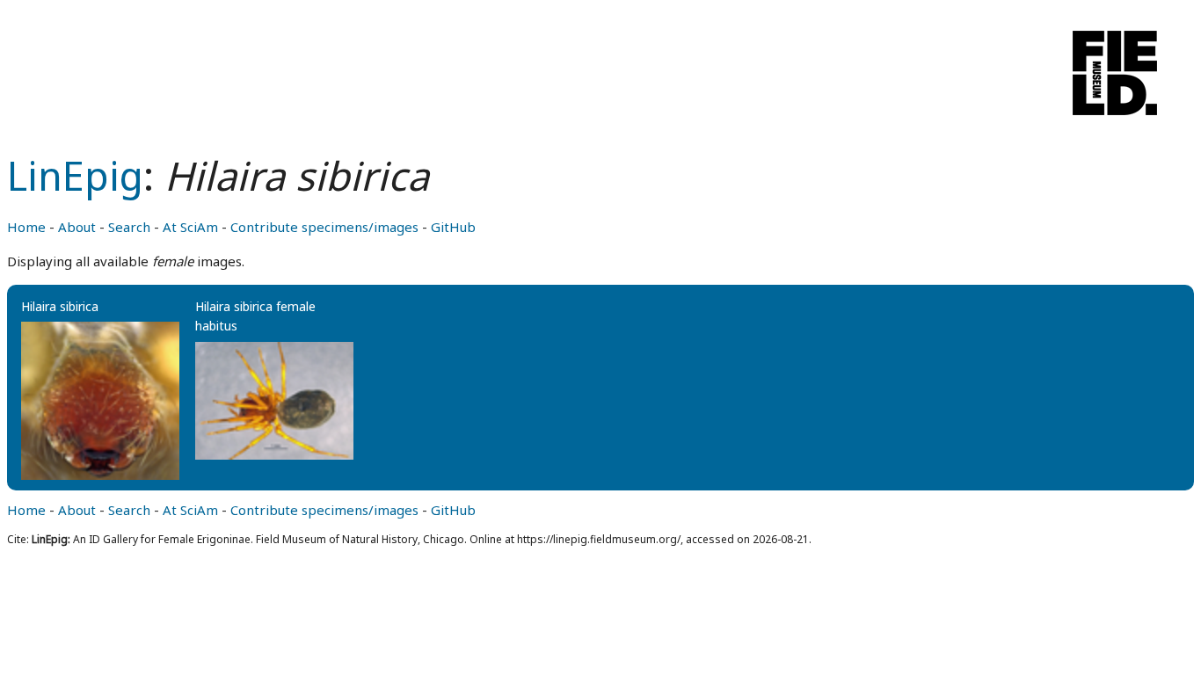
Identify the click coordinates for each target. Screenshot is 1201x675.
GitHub (453, 227)
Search (129, 227)
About (77, 227)
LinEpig (75, 175)
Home (26, 227)
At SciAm (190, 227)
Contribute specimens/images (324, 227)
